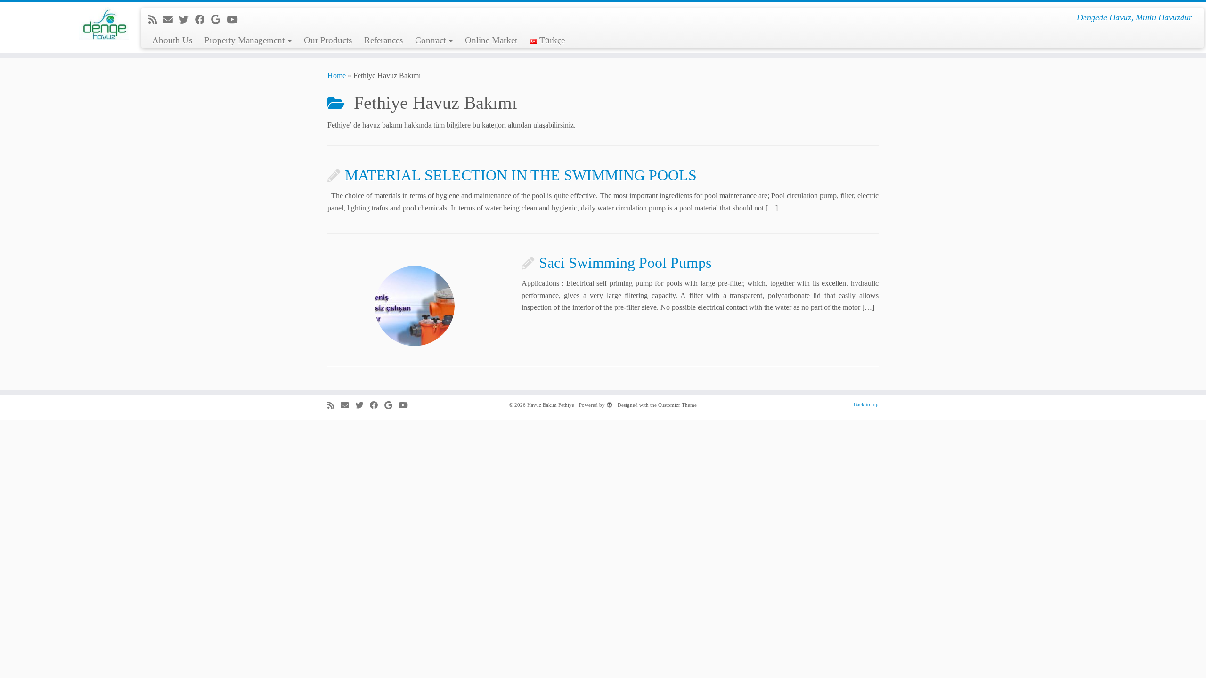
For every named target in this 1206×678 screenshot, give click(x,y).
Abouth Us (172, 40)
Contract (431, 40)
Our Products (328, 40)
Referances (383, 40)
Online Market (491, 40)
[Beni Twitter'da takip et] (187, 19)
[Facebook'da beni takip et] (203, 19)
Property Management (245, 40)
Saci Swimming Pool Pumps (625, 262)
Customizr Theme (677, 405)
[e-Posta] (171, 19)
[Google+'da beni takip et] (219, 19)
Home (336, 76)
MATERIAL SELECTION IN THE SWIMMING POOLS (521, 175)
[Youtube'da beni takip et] (235, 19)
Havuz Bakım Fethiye (550, 405)
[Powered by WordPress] (609, 403)
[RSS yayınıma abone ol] (155, 19)
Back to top (866, 404)
